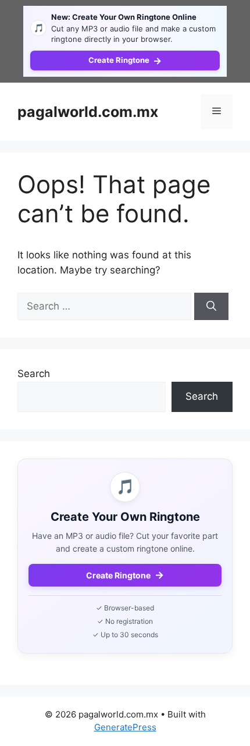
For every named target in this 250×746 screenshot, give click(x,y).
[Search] (211, 307)
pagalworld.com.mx (87, 111)
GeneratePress (125, 727)
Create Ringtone (125, 60)
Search (33, 373)
